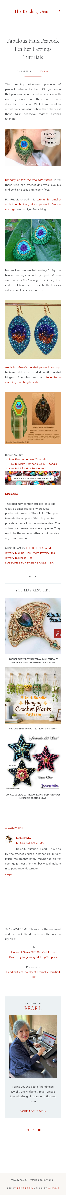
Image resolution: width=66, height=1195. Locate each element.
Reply (8, 875)
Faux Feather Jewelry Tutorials (27, 459)
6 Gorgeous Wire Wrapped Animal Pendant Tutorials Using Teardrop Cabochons (33, 661)
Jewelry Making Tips (18, 552)
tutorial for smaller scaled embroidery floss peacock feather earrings (33, 204)
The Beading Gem (31, 12)
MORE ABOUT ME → (33, 1111)
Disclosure (11, 493)
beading (44, 71)
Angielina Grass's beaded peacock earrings (33, 367)
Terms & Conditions (42, 1180)
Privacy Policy (19, 1180)
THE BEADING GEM (38, 548)
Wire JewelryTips (44, 552)
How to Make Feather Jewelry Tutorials (32, 463)
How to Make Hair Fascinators (27, 468)
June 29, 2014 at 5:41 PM (30, 842)
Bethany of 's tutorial (29, 180)
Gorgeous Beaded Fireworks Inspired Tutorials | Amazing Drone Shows (33, 796)
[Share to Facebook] (30, 576)
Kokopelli (24, 837)
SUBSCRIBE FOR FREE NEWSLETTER (29, 562)
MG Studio (53, 1188)
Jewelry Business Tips (19, 557)
